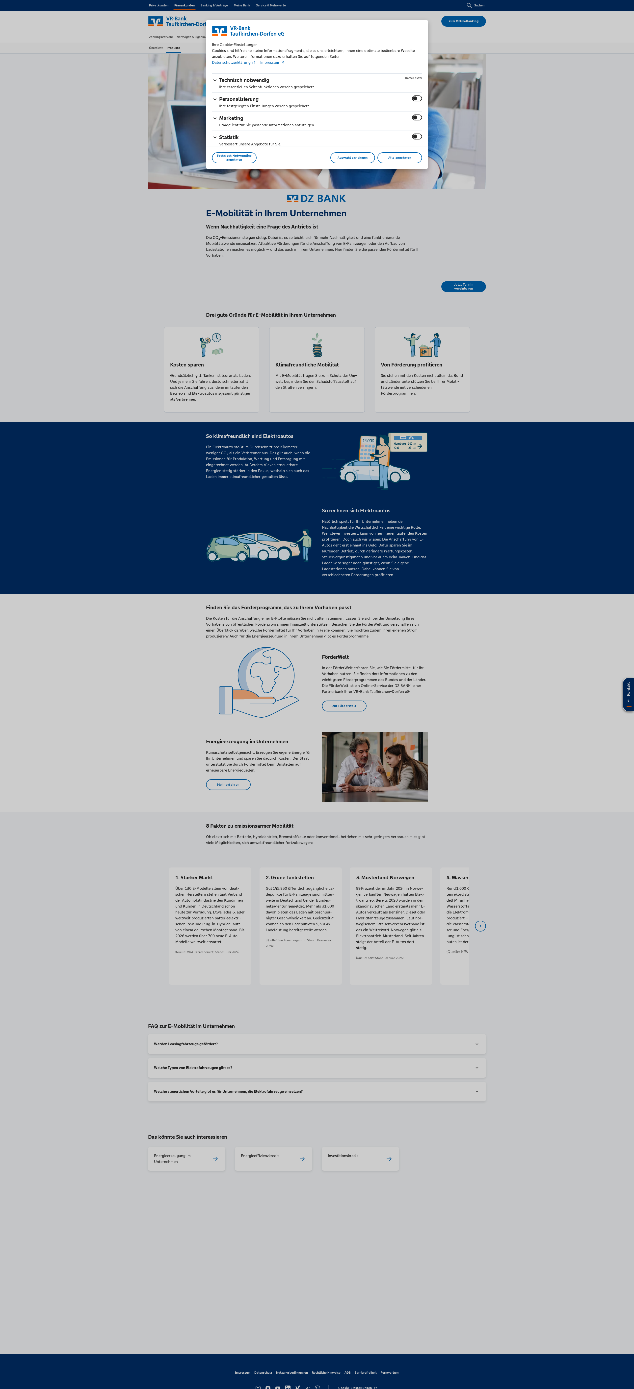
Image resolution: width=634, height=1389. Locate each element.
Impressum (269, 62)
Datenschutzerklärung (232, 62)
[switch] (417, 98)
